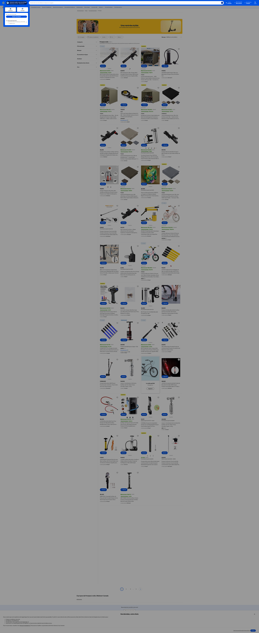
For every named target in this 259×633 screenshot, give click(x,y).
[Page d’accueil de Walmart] (3, 3)
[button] (238, 3)
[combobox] (126, 3)
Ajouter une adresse (16, 16)
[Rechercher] (222, 3)
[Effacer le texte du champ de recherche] (219, 3)
